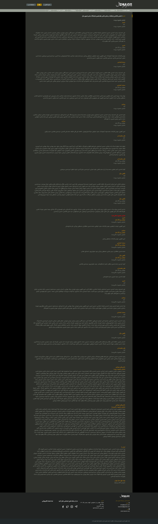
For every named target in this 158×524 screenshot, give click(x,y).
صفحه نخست (126, 10)
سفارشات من (31, 5)
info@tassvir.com (125, 505)
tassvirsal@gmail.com (124, 507)
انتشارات (112, 10)
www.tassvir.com (125, 511)
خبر (82, 10)
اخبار (124, 16)
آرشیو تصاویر (92, 10)
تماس (49, 10)
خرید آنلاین (47, 5)
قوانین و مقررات (61, 10)
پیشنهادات (73, 10)
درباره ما (103, 10)
